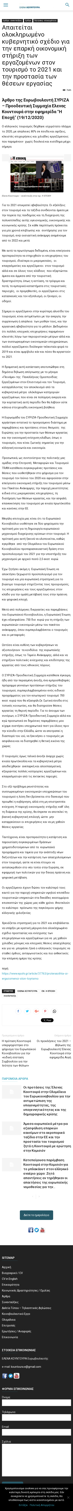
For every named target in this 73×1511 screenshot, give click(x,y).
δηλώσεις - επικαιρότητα (45, 20)
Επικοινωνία (10, 1337)
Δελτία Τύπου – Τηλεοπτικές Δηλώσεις (26, 1308)
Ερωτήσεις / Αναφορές (16, 1331)
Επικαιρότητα (10, 1284)
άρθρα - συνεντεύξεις (12, 20)
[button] (67, 5)
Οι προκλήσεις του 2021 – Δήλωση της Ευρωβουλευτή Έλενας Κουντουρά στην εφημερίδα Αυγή (54, 1049)
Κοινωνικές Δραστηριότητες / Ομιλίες (26, 1290)
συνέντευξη (10, 996)
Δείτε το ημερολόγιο (36, 1215)
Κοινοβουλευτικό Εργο (16, 1313)
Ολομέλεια (8, 1319)
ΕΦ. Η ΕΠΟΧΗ (48, 991)
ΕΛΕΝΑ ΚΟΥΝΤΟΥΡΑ (27, 991)
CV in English (10, 1278)
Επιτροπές (8, 1325)
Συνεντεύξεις (10, 1302)
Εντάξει (23, 1505)
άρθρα (28, 20)
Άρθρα (6, 1296)
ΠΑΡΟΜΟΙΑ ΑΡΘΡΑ (15, 1079)
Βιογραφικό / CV (12, 1273)
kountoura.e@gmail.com (25, 1366)
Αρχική (6, 1267)
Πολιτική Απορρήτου (42, 1505)
